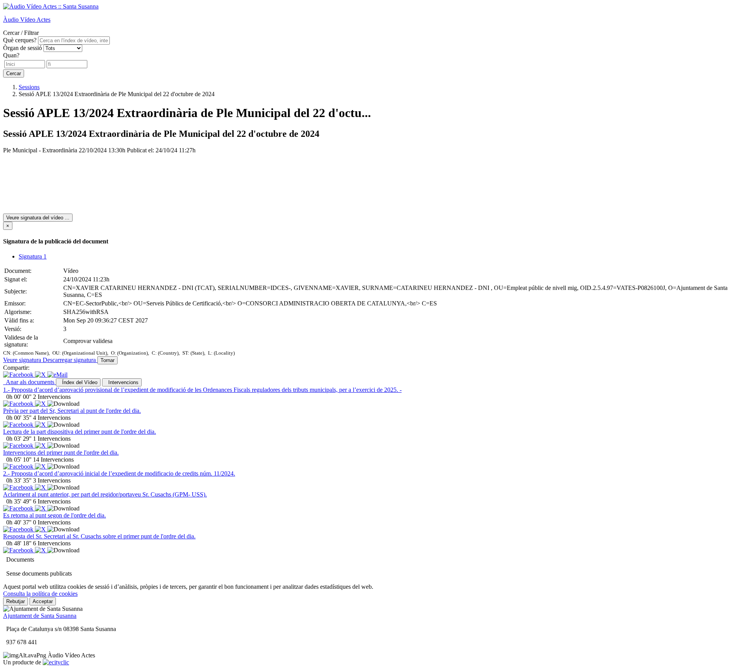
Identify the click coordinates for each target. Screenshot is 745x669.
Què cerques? (19, 40)
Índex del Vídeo (78, 382)
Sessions (29, 87)
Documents (20, 559)
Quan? (11, 55)
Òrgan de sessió (22, 48)
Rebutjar (15, 601)
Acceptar (43, 601)
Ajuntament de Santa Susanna (39, 615)
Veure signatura (23, 360)
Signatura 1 (33, 256)
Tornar (107, 360)
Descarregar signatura (70, 360)
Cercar (13, 73)
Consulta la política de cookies (40, 593)
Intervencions (122, 382)
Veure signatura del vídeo (37, 218)
